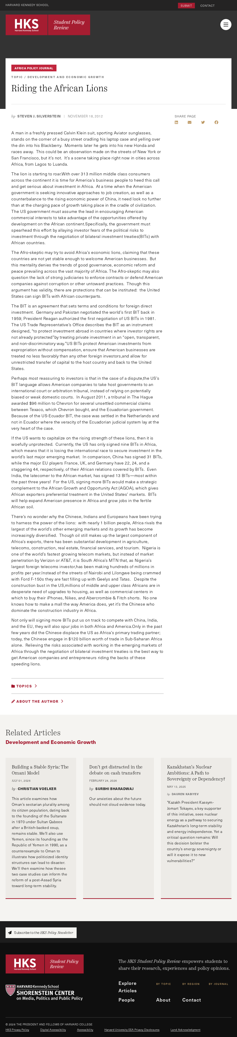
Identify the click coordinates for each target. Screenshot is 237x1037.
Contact (207, 5)
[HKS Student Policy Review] (48, 24)
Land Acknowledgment (185, 1030)
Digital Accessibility (53, 1030)
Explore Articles (127, 987)
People (126, 999)
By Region (191, 984)
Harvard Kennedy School (27, 5)
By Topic (163, 984)
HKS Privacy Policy (17, 1030)
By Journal (218, 984)
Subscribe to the (43, 932)
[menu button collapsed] (225, 24)
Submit (186, 5)
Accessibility (85, 1030)
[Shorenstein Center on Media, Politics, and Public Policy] (62, 993)
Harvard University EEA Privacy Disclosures (131, 1030)
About (163, 999)
